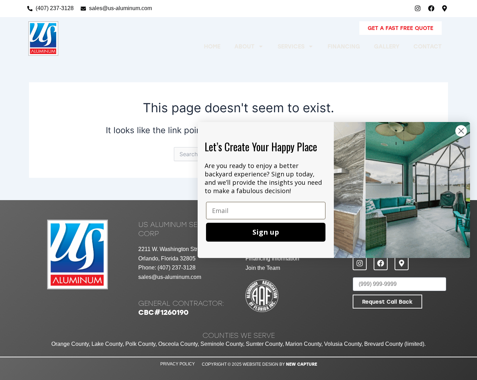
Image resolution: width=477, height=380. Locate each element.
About (244, 46)
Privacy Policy (177, 364)
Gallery (386, 46)
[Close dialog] (461, 131)
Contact (427, 46)
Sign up (265, 232)
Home (212, 46)
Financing (344, 46)
